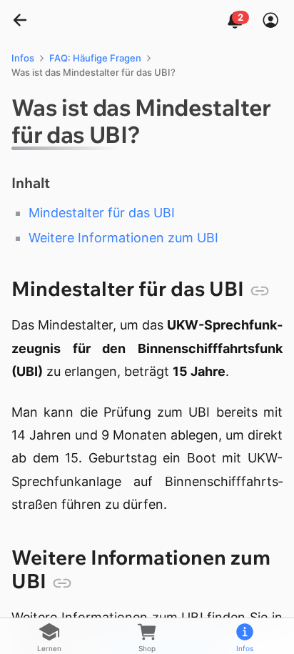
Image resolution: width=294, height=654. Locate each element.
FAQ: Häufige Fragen (95, 58)
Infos (22, 58)
